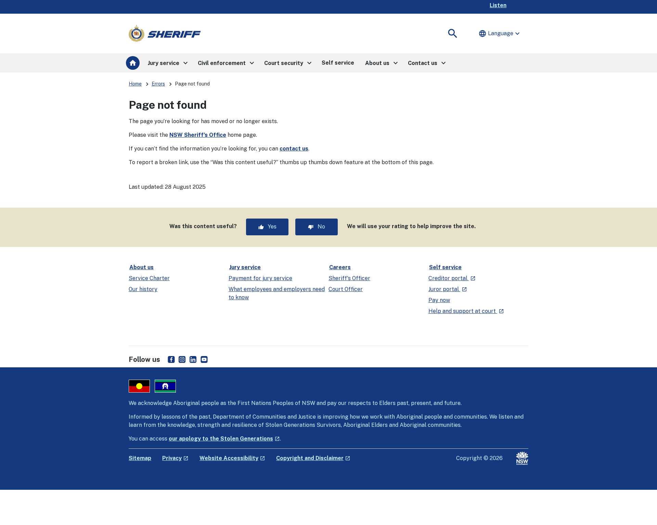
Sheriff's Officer (349, 278)
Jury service (245, 267)
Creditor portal (452, 278)
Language (499, 33)
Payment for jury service (260, 278)
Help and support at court (466, 311)
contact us (294, 148)
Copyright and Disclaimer (313, 458)
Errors (158, 84)
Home (135, 84)
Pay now (439, 300)
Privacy (175, 458)
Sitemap (140, 458)
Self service (445, 267)
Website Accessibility (232, 458)
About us (141, 267)
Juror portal (447, 289)
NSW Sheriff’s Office (197, 135)
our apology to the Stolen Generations (224, 438)
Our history (143, 289)
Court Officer (345, 289)
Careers (340, 267)
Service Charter (149, 278)
